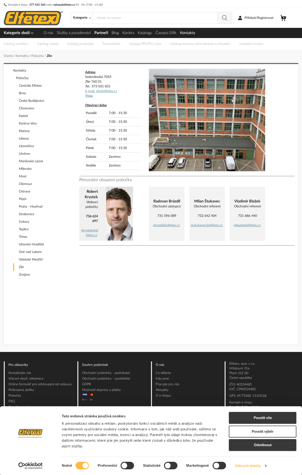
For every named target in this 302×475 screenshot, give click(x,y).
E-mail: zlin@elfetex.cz (101, 91)
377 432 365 (37, 4)
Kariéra (128, 33)
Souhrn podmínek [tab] (95, 365)
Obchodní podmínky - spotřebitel (106, 378)
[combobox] (155, 18)
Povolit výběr (262, 431)
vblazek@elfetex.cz (247, 225)
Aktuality (162, 390)
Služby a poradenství (74, 33)
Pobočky (38, 56)
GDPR (86, 384)
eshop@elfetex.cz (64, 4)
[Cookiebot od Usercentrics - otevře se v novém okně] (30, 465)
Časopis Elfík (165, 33)
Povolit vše (263, 418)
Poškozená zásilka (21, 390)
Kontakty (187, 33)
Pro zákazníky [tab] (18, 365)
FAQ (11, 401)
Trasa (89, 96)
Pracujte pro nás (167, 384)
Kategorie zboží (17, 33)
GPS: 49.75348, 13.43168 (247, 396)
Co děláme (163, 373)
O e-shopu (163, 395)
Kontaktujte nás (19, 373)
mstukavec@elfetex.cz (206, 225)
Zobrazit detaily (248, 466)
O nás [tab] (160, 365)
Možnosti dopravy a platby (101, 390)
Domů (9, 56)
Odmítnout (263, 445)
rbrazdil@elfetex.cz (166, 225)
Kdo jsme (162, 378)
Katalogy (145, 33)
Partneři (101, 33)
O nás (48, 33)
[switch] (127, 466)
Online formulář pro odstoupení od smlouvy (40, 384)
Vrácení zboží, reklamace (25, 378)
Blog (115, 33)
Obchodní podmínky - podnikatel (106, 373)
